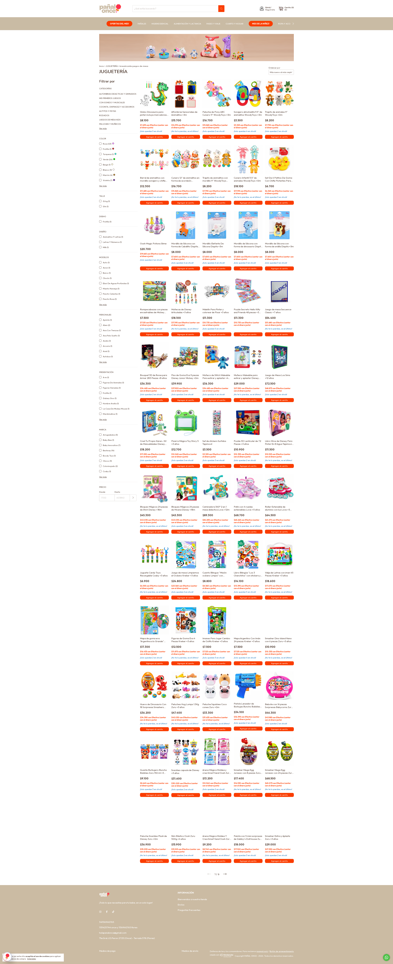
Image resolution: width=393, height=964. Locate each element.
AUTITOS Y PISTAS (107, 111)
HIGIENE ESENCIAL (160, 23)
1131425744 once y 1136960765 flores (118, 927)
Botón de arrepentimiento (282, 951)
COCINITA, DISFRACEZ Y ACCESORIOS (116, 107)
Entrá (267, 7)
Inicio (101, 66)
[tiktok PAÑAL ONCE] (113, 911)
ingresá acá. (262, 951)
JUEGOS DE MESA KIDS (110, 119)
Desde (102, 492)
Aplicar (133, 498)
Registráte (270, 10)
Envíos (181, 904)
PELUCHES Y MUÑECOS (110, 124)
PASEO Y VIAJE (213, 23)
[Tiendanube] (222, 956)
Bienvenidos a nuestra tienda (192, 899)
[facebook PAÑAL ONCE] (107, 911)
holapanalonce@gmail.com (112, 932)
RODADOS (104, 115)
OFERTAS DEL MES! (119, 23)
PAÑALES (142, 23)
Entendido (31, 959)
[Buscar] (221, 8)
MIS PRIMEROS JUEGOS (110, 98)
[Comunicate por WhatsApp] (386, 957)
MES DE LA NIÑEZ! (260, 23)
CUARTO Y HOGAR (234, 23)
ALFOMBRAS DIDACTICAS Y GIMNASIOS (117, 94)
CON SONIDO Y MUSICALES (112, 102)
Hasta (117, 492)
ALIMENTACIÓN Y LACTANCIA (187, 23)
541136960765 (106, 922)
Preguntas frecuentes (189, 910)
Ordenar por (274, 67)
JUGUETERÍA (112, 66)
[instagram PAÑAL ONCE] (100, 911)
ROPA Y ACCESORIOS (288, 23)
